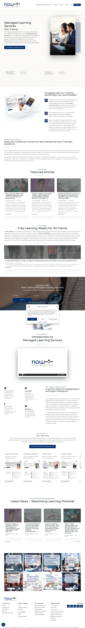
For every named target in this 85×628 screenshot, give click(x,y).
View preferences (53, 319)
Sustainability (53, 620)
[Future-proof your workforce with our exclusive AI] (33, 562)
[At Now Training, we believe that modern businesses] (13, 562)
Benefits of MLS (21, 612)
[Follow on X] (71, 606)
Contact (77, 4)
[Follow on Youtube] (81, 606)
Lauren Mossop (10, 200)
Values (61, 4)
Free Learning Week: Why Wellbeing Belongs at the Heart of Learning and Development (14, 196)
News (66, 4)
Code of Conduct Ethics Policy (57, 611)
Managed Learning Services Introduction (56, 617)
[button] (57, 306)
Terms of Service (54, 609)
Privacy (26, 627)
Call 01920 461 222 (6, 607)
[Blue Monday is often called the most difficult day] (52, 562)
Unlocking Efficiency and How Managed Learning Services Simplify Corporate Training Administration (68, 196)
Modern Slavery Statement (56, 612)
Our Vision (20, 609)
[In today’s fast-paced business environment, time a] (71, 562)
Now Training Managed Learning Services (42, 446)
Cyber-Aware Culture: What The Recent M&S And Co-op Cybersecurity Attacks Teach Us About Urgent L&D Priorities (72, 528)
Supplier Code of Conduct (56, 614)
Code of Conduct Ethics (56, 627)
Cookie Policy (39, 321)
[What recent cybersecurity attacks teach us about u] (71, 581)
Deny (42, 319)
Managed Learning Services (44, 4)
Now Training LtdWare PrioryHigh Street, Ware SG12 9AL (8, 611)
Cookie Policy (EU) (54, 605)
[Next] (80, 467)
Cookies (30, 627)
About (55, 4)
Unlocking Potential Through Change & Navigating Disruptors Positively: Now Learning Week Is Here (41, 261)
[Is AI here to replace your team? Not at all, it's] (52, 581)
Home (19, 605)
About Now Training (22, 607)
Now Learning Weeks (22, 616)
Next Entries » (78, 541)
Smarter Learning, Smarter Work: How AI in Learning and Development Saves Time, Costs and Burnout (52, 527)
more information (9, 481)
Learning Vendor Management (40, 611)
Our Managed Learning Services (15, 47)
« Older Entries (7, 541)
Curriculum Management (39, 614)
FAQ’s (19, 614)
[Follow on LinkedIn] (68, 606)
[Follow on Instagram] (75, 606)
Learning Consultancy (38, 612)
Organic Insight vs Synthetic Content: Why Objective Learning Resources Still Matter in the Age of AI (42, 196)
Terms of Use (35, 627)
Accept (32, 319)
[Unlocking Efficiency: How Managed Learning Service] (33, 581)
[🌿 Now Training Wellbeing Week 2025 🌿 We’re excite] (13, 581)
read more (8, 214)
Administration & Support (39, 607)
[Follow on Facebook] (78, 606)
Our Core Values (21, 611)
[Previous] (4, 467)
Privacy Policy (45, 314)
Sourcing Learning (38, 609)
